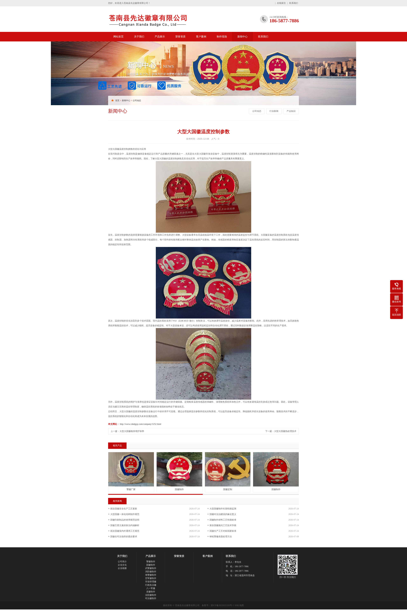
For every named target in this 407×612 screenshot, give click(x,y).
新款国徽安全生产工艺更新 (123, 508)
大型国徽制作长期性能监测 (223, 508)
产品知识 (291, 111)
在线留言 (281, 3)
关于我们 (139, 36)
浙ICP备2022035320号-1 (222, 605)
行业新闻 (273, 111)
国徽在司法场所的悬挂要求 (123, 536)
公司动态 (137, 100)
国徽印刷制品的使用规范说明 (124, 520)
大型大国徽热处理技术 (285, 431)
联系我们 (293, 3)
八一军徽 (150, 588)
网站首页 (118, 36)
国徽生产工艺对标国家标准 (223, 531)
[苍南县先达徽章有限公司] (155, 19)
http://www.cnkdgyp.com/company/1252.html (140, 424)
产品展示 (160, 36)
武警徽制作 (150, 568)
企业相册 (122, 568)
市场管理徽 (150, 581)
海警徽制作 (150, 575)
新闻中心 (242, 36)
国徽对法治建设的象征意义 (223, 514)
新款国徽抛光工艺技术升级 (223, 525)
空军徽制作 (150, 578)
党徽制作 (150, 591)
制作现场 (222, 36)
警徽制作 (150, 561)
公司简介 (122, 561)
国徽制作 (150, 565)
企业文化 (122, 565)
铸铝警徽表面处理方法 (221, 536)
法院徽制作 (150, 595)
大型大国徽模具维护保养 (132, 431)
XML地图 (239, 605)
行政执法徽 (150, 585)
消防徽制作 (150, 571)
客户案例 (201, 36)
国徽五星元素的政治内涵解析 (124, 525)
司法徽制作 (150, 598)
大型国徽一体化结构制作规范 (124, 514)
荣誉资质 (180, 36)
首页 (117, 100)
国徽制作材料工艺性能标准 (223, 520)
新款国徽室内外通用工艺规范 (124, 531)
